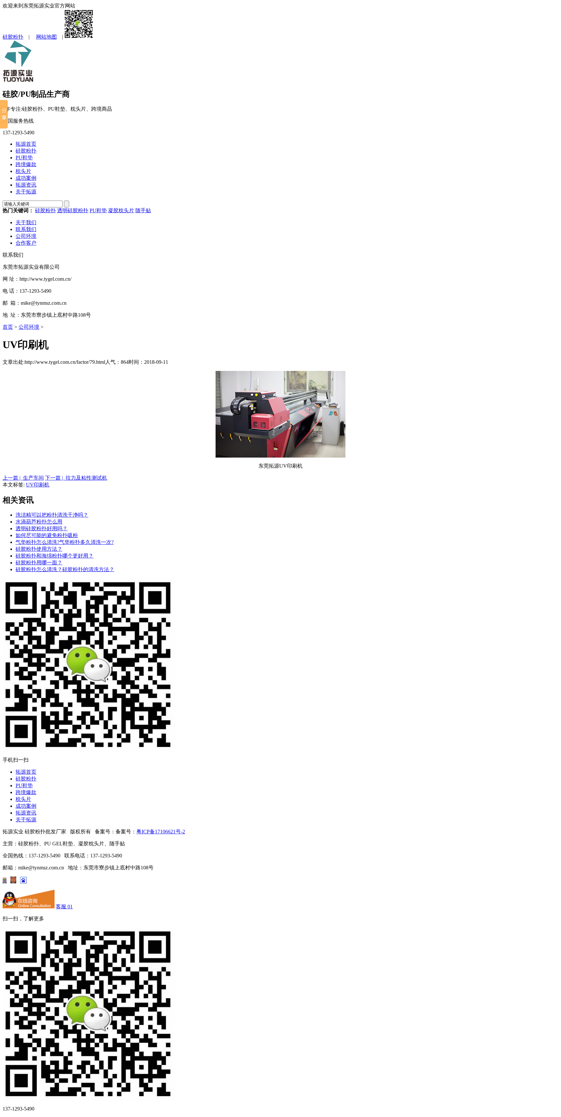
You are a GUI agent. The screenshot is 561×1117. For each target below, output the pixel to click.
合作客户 (26, 243)
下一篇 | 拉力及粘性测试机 (76, 478)
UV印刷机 (37, 484)
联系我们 (26, 229)
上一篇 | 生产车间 (23, 478)
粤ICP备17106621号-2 (160, 831)
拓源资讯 (26, 185)
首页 (8, 327)
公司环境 (26, 236)
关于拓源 (26, 191)
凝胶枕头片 (121, 210)
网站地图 (46, 37)
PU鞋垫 (24, 157)
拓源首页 (26, 144)
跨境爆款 (26, 164)
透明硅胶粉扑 (72, 210)
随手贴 (143, 210)
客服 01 (64, 906)
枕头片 (23, 171)
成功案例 (26, 178)
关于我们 (26, 222)
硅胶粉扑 (13, 37)
